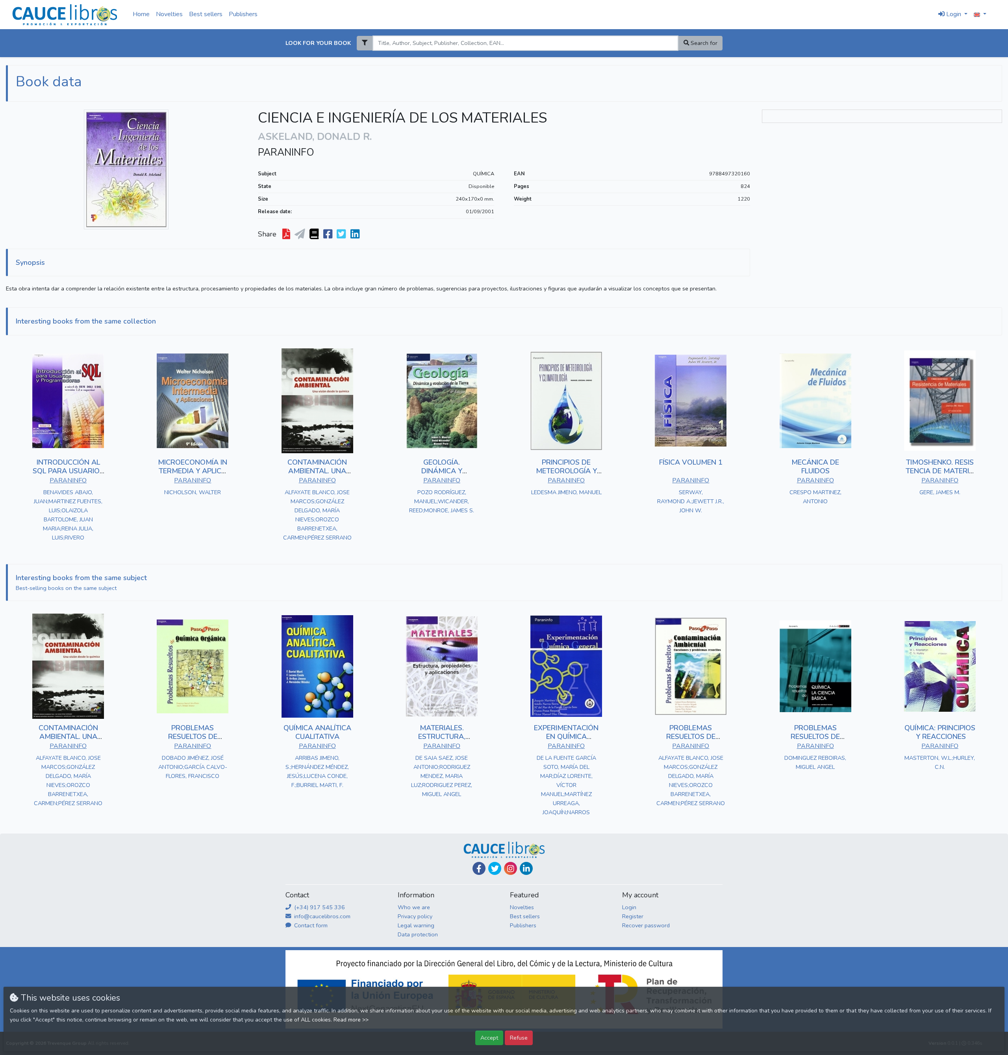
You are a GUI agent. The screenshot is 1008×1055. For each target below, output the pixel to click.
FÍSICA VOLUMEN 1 (691, 462)
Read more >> (351, 1019)
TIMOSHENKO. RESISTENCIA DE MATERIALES (940, 471)
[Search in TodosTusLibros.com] (314, 234)
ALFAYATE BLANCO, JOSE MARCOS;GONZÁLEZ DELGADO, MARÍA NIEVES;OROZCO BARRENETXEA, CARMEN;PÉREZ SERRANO (317, 514)
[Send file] (301, 234)
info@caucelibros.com (321, 916)
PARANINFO (286, 152)
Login (629, 907)
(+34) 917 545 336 (319, 907)
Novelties (169, 14)
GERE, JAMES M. (939, 492)
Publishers (243, 14)
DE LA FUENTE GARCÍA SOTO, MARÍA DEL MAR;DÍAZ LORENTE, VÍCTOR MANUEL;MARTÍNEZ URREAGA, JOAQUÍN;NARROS (566, 785)
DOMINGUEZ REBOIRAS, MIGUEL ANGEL (815, 762)
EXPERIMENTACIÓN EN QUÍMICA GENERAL (566, 736)
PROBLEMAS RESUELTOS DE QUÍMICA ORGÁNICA (192, 736)
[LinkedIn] (526, 868)
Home (141, 14)
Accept (489, 1038)
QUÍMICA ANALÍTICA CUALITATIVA (317, 732)
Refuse (519, 1038)
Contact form (310, 925)
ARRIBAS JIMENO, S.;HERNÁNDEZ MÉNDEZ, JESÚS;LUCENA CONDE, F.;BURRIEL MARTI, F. (317, 771)
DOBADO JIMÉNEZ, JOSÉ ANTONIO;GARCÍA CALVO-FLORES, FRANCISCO (192, 767)
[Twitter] (494, 868)
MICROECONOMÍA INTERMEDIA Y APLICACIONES (192, 471)
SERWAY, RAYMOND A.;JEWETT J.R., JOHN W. (690, 501)
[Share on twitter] (342, 234)
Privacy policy (415, 916)
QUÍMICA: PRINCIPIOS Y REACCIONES (939, 732)
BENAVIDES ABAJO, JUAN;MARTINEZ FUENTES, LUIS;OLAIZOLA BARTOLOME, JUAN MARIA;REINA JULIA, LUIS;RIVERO (68, 514)
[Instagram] (510, 868)
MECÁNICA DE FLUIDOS (815, 467)
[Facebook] (478, 868)
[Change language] (980, 14)
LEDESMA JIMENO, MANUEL (566, 492)
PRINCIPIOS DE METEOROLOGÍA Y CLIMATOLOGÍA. (566, 471)
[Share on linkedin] (355, 234)
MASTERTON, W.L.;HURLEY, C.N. (939, 762)
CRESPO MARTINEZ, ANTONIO (815, 496)
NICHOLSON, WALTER (192, 492)
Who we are (414, 907)
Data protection (418, 934)
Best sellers (205, 14)
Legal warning (416, 925)
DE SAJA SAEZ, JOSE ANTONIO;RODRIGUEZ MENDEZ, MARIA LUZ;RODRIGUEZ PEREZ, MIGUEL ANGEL (441, 776)
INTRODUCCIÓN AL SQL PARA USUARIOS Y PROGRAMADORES (68, 471)
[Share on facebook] (328, 234)
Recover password (646, 925)
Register (632, 916)
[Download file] (287, 234)
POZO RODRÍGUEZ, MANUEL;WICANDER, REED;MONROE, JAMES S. (441, 501)
